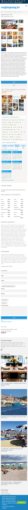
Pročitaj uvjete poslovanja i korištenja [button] (8, 507)
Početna (2, 11)
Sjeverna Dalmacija (8, 11)
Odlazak (3, 293)
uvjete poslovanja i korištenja (6, 321)
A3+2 (14, 85)
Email (2, 275)
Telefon (2, 280)
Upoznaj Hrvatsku (4, 492)
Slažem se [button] (21, 502)
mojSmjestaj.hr (10, 7)
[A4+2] (4, 96)
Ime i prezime (4, 270)
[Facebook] (1, 349)
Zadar (15, 11)
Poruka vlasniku (4, 305)
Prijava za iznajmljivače (6, 493)
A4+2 (14, 82)
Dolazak (3, 288)
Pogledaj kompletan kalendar (8, 180)
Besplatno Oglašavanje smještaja (7, 2)
